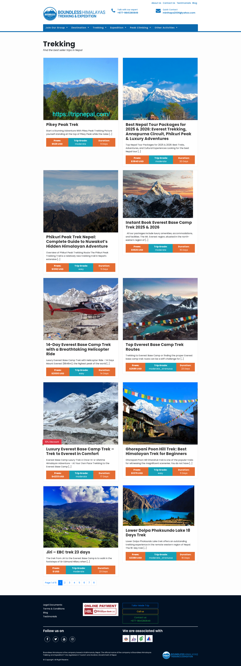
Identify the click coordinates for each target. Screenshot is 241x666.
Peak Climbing (139, 27)
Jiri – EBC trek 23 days (68, 552)
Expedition (116, 27)
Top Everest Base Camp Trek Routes (155, 347)
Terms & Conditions (54, 608)
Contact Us (169, 3)
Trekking (98, 27)
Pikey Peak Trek (62, 124)
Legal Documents (52, 604)
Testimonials (184, 3)
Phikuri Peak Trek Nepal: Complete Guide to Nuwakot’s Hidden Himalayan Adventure (77, 241)
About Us (156, 3)
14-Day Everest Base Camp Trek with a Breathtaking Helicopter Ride (78, 349)
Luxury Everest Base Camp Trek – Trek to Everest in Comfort (80, 451)
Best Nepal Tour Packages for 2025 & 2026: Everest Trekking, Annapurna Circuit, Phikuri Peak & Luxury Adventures (158, 131)
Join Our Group (55, 27)
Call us (140, 611)
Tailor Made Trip (140, 605)
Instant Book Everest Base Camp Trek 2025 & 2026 (159, 225)
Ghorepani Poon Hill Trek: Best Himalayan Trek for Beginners (156, 451)
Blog (194, 3)
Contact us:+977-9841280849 (140, 619)
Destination (78, 27)
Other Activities (165, 27)
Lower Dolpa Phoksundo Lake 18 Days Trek (158, 533)
